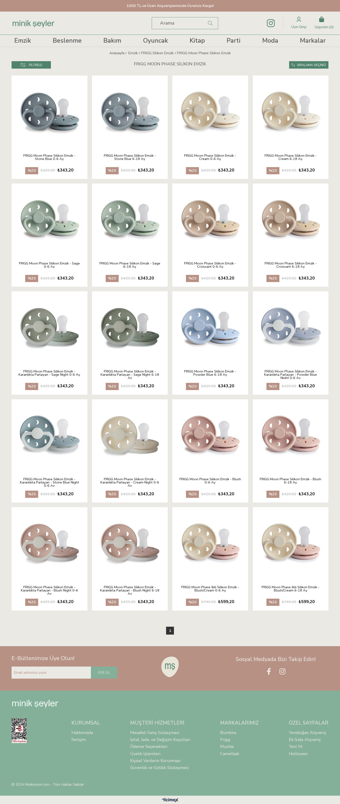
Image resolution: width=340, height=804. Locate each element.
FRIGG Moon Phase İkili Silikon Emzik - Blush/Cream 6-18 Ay (290, 589)
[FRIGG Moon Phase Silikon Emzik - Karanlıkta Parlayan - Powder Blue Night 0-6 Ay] (291, 327)
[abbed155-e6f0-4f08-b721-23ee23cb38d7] (170, 666)
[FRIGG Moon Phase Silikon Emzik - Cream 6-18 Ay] (291, 111)
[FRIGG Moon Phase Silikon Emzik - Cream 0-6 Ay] (210, 111)
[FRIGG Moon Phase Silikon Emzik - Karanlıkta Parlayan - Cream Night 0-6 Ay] (130, 435)
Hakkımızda (82, 732)
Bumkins (228, 732)
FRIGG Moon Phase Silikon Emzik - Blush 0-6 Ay (210, 481)
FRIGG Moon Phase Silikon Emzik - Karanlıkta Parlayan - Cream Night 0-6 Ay (129, 482)
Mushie (227, 746)
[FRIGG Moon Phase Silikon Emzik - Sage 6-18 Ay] (130, 219)
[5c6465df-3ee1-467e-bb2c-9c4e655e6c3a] (35, 704)
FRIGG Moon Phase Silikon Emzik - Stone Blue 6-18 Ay (130, 157)
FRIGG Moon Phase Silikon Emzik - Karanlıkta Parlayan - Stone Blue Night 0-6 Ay (49, 482)
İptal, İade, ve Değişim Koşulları (160, 739)
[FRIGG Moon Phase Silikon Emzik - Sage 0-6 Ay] (49, 219)
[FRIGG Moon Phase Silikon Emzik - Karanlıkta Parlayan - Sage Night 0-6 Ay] (49, 327)
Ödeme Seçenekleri (148, 746)
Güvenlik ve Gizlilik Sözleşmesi (159, 767)
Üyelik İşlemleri (145, 753)
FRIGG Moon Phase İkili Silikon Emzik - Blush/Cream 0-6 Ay (210, 589)
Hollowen (298, 753)
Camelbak (229, 753)
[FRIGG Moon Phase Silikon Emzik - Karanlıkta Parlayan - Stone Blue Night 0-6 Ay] (49, 435)
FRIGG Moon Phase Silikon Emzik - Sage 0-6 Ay (49, 265)
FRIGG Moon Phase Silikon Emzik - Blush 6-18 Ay (290, 481)
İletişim (78, 739)
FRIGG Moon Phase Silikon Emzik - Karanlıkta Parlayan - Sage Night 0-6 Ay (49, 373)
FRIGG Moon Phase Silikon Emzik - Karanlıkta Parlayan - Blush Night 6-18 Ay (129, 590)
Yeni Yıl (296, 746)
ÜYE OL (104, 672)
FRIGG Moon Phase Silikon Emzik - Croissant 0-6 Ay (210, 265)
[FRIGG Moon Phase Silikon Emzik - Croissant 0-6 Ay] (210, 219)
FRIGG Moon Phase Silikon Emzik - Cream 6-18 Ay (291, 157)
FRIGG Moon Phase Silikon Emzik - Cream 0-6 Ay (210, 157)
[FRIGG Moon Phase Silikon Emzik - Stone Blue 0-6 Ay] (49, 111)
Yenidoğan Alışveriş (307, 732)
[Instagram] (282, 671)
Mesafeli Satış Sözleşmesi (154, 732)
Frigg (225, 739)
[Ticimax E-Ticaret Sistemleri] (170, 800)
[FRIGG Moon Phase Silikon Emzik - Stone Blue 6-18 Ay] (130, 111)
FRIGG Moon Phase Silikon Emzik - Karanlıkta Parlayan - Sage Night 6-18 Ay (130, 374)
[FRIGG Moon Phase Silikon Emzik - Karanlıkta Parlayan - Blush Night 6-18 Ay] (130, 543)
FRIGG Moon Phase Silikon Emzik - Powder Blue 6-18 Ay (210, 373)
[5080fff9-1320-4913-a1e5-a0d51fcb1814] (22, 730)
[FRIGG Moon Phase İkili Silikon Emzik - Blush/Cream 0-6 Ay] (210, 543)
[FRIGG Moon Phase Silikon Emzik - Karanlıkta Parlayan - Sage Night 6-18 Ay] (130, 327)
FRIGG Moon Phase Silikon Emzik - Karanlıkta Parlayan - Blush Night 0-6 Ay (49, 590)
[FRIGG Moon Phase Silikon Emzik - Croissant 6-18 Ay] (291, 219)
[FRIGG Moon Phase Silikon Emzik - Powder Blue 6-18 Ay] (210, 327)
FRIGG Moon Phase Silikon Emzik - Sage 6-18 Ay (129, 265)
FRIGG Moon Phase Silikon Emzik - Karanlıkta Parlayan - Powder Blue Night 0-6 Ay (290, 374)
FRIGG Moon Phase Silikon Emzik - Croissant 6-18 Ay (291, 265)
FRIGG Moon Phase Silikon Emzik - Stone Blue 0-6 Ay (49, 157)
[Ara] (210, 23)
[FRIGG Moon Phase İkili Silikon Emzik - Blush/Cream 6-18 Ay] (291, 543)
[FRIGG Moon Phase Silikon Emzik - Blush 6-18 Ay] (291, 435)
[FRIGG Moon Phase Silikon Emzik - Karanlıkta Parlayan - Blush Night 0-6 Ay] (49, 543)
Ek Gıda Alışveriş (305, 739)
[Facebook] (269, 671)
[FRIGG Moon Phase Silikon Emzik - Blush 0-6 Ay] (210, 435)
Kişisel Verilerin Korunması (155, 760)
